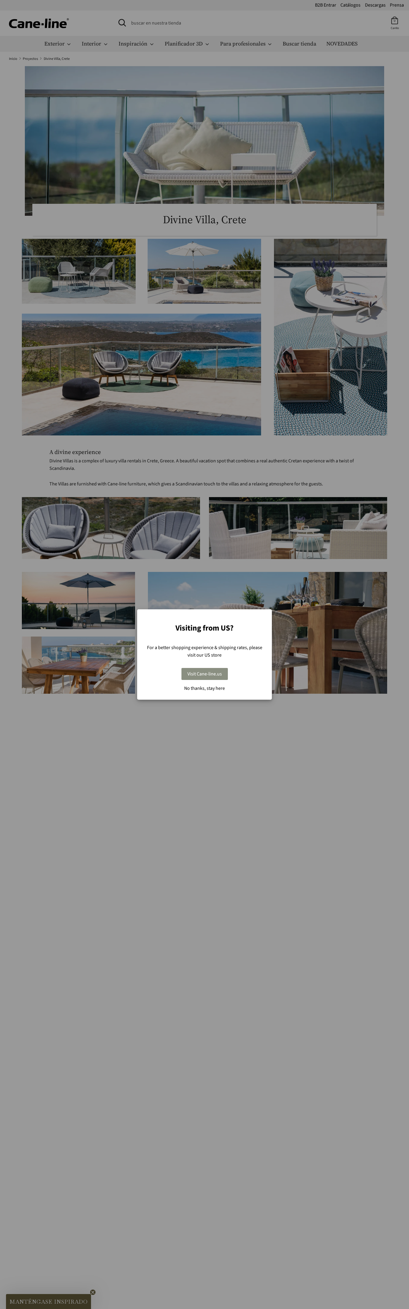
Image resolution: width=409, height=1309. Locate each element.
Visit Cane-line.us (204, 674)
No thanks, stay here (204, 688)
